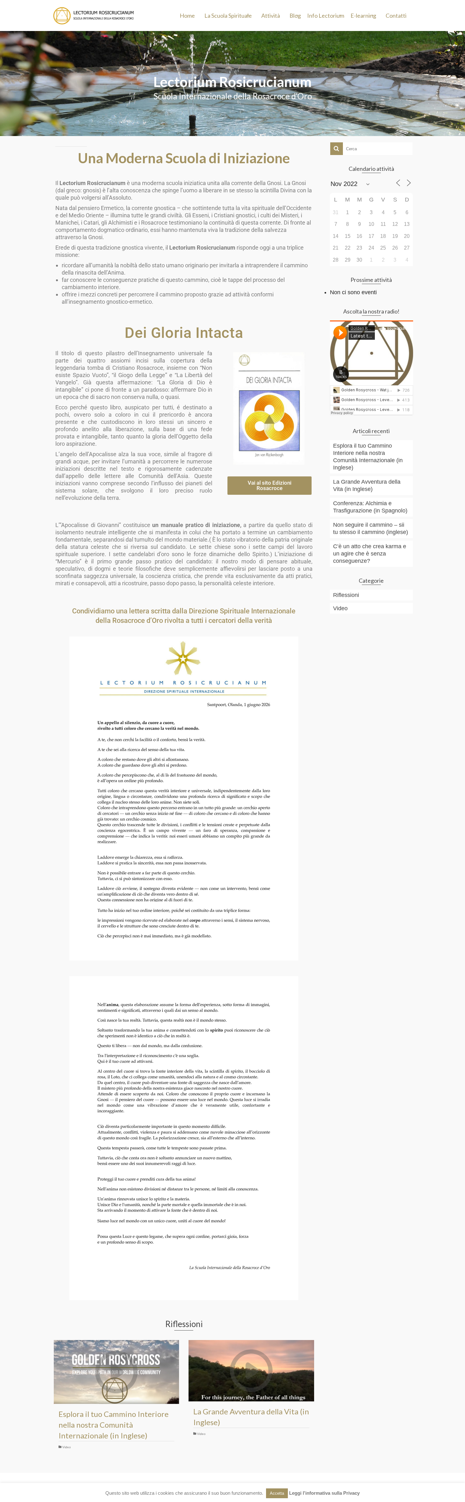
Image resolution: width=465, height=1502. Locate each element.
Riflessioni (346, 595)
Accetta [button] (277, 1493)
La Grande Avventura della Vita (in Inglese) (366, 485)
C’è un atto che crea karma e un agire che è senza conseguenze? (369, 553)
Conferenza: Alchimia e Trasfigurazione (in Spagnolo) (370, 507)
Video (66, 1447)
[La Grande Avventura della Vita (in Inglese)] (251, 1370)
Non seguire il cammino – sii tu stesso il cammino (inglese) (370, 528)
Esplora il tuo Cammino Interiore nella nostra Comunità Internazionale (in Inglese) (368, 457)
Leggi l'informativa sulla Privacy (324, 1493)
